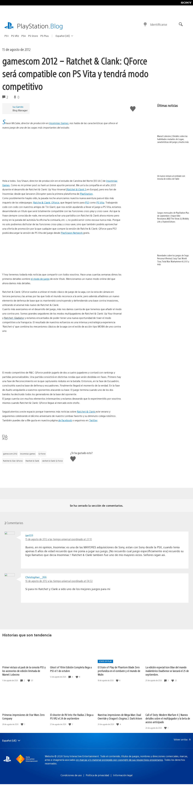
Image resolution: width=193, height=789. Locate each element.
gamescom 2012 (10, 453)
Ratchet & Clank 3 (77, 189)
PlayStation (40, 26)
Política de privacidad (97, 775)
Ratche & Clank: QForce (46, 202)
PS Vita (100, 202)
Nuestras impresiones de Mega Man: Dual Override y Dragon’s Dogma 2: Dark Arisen (120, 716)
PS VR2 (15, 35)
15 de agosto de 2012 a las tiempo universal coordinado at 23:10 (58, 539)
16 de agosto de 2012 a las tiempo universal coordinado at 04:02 (59, 581)
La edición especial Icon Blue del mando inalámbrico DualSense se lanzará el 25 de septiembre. (167, 670)
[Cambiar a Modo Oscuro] (145, 24)
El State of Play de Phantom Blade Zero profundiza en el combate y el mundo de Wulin (119, 670)
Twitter (93, 420)
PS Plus (44, 35)
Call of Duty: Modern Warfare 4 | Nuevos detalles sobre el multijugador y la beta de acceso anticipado (168, 718)
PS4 (23, 35)
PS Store (33, 35)
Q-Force (42, 453)
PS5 (7, 35)
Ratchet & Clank (86, 411)
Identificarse (158, 24)
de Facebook (65, 420)
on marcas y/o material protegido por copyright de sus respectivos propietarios (119, 759)
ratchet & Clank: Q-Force (52, 461)
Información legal (122, 775)
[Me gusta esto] (29, 680)
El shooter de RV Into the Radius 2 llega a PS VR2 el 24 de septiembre (71, 716)
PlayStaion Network (72, 232)
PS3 (87, 202)
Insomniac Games (58, 123)
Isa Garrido (18, 106)
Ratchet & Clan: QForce (13, 461)
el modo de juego (40, 278)
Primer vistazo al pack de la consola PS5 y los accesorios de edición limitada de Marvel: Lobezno (24, 670)
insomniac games (27, 453)
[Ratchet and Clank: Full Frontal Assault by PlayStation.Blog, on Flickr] (25, 264)
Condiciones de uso (71, 775)
